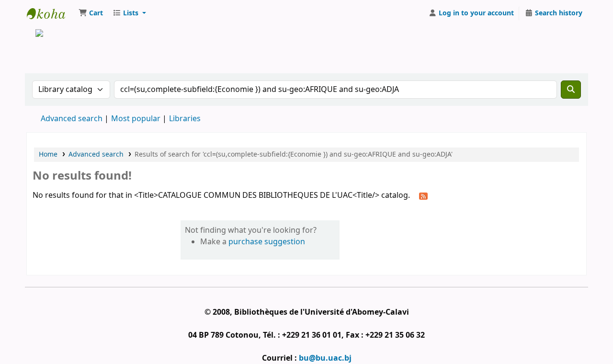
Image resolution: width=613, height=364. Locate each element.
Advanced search (71, 119)
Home (48, 154)
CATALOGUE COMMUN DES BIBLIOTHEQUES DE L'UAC (51, 13)
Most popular (135, 119)
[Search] (571, 89)
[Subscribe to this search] (423, 196)
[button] (91, 13)
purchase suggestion (266, 242)
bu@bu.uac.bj (325, 358)
